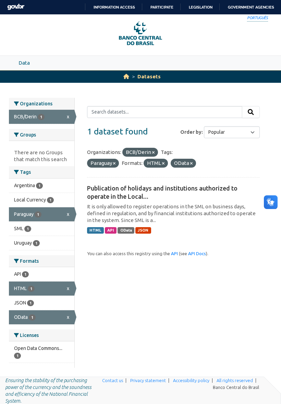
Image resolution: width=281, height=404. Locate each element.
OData (126, 230)
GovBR (15, 7)
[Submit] (251, 112)
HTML (95, 230)
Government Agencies (251, 7)
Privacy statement (148, 380)
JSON (143, 230)
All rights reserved (235, 380)
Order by (190, 132)
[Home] (126, 76)
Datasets (149, 76)
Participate (161, 7)
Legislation (200, 7)
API (110, 230)
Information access (114, 7)
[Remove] (153, 153)
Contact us (112, 380)
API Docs (197, 253)
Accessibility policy (191, 380)
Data (24, 63)
